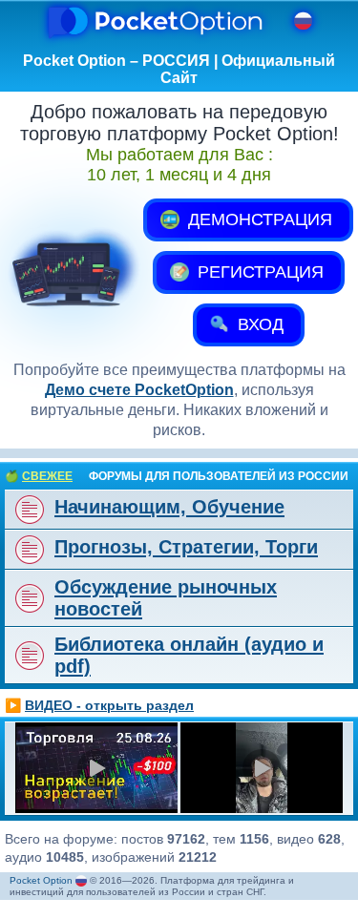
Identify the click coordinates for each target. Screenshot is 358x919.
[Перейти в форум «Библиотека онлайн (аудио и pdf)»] (27, 655)
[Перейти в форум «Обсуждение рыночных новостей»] (27, 598)
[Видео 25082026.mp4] (96, 767)
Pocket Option (41, 880)
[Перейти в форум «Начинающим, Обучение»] (27, 509)
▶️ (99, 705)
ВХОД (258, 324)
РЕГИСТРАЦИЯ (258, 272)
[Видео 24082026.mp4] (261, 767)
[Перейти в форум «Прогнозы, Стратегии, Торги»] (27, 549)
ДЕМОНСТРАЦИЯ (257, 219)
